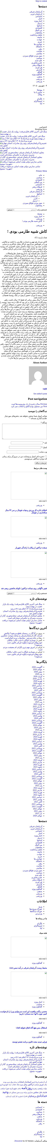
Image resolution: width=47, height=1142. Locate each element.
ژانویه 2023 (37, 767)
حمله (10, 1084)
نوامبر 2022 (37, 772)
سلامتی (39, 53)
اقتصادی (38, 28)
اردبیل (39, 23)
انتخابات (21, 1082)
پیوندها (39, 90)
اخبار (40, 19)
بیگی (45, 1085)
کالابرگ (25, 1096)
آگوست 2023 (37, 751)
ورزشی (39, 79)
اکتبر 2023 (38, 746)
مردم (21, 1092)
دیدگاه (44, 423)
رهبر (40, 49)
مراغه (25, 1092)
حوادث (39, 40)
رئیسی (40, 1088)
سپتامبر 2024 (37, 720)
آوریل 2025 (38, 704)
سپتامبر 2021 (37, 804)
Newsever (18, 1141)
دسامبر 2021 (37, 797)
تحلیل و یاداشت (36, 35)
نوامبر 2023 (37, 744)
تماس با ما (38, 92)
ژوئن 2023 (38, 755)
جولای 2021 (37, 809)
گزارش (39, 70)
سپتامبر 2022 (37, 776)
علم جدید (38, 60)
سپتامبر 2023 (37, 748)
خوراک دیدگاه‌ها (36, 911)
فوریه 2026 (37, 681)
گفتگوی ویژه (37, 74)
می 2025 (38, 702)
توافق (25, 1085)
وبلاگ (40, 95)
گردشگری (8, 1096)
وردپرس (38, 914)
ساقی (19, 1088)
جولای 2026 (37, 669)
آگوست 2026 (37, 667)
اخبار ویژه (38, 21)
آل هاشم (41, 1082)
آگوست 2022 (37, 779)
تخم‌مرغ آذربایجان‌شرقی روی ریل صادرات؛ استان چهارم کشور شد (22, 149)
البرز (35, 198)
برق (11, 1082)
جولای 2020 (37, 816)
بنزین (8, 1082)
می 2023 (38, 758)
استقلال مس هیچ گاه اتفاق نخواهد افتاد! (31, 1028)
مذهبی (39, 77)
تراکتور (31, 1084)
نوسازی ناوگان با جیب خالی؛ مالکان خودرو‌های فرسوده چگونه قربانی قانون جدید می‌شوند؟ (24, 642)
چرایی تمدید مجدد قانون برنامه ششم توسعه (29, 1042)
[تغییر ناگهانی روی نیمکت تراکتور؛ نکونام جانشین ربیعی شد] (29, 577)
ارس (33, 1082)
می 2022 (38, 785)
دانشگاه (39, 46)
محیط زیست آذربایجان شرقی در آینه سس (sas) (28, 968)
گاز (16, 1096)
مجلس (36, 1092)
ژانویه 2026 (37, 683)
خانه (40, 175)
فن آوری (38, 67)
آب (46, 1082)
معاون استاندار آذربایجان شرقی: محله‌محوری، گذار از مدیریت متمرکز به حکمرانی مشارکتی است (21, 158)
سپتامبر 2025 (37, 693)
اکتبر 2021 (38, 802)
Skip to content (41, 1)
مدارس (30, 1092)
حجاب (14, 1085)
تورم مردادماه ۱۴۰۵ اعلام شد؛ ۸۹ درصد (26, 609)
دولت (45, 1088)
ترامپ (36, 1084)
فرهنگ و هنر (37, 65)
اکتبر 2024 (38, 718)
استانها (39, 26)
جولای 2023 (37, 753)
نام (45, 443)
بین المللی (38, 182)
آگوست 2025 (37, 695)
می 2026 (38, 674)
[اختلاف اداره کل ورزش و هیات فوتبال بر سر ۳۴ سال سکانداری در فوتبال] (29, 499)
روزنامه (26, 1088)
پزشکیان (32, 1096)
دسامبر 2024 (37, 713)
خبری (40, 42)
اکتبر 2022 (38, 774)
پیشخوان (38, 33)
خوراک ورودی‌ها (36, 909)
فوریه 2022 (37, 792)
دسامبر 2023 (37, 741)
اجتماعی (38, 16)
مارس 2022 (37, 790)
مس (18, 1092)
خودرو (6, 1084)
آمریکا (37, 1082)
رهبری (35, 1088)
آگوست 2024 (37, 723)
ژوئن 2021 (38, 811)
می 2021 (38, 813)
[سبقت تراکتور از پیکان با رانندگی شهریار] (29, 536)
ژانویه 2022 (37, 795)
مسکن (13, 1092)
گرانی (13, 1096)
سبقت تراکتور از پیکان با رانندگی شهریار (31, 548)
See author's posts (40, 394)
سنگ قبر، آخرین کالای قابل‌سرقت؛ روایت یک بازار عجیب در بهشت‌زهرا (22, 137)
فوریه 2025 (37, 709)
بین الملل (38, 30)
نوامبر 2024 (37, 716)
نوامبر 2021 (37, 799)
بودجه (4, 1082)
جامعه (39, 37)
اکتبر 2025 (38, 690)
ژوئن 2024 (38, 727)
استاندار (27, 1082)
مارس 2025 (37, 707)
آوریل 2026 (38, 676)
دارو (1, 1085)
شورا (7, 1088)
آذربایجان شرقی (35, 12)
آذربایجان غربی (36, 14)
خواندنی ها (38, 44)
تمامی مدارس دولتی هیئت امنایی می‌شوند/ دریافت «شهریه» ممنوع (20, 167)
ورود (40, 907)
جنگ (18, 1085)
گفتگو (40, 72)
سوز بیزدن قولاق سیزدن (32, 56)
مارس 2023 (37, 762)
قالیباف (44, 1092)
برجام (15, 1082)
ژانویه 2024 (37, 739)
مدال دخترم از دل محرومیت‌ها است (29, 404)
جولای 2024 (37, 725)
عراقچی (2, 1088)
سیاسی (39, 58)
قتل (40, 1092)
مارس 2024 (37, 734)
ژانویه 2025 (37, 711)
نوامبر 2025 (37, 688)
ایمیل (44, 447)
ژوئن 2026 (38, 672)
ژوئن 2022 (38, 783)
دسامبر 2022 (37, 769)
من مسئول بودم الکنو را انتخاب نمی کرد (29, 406)
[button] (41, 171)
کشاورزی (20, 1096)
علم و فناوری (36, 63)
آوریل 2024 (38, 732)
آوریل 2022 (38, 788)
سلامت (39, 51)
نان (10, 1092)
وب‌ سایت (43, 452)
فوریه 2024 (37, 737)
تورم (21, 1085)
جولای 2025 (37, 697)
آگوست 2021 (37, 806)
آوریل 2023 (38, 760)
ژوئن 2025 (38, 700)
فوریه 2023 (37, 765)
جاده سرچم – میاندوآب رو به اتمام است (20, 638)
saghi (45, 389)
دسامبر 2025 (37, 686)
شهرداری (13, 1088)
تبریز (41, 1084)
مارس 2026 (37, 679)
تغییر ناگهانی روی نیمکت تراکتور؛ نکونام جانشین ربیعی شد (24, 588)
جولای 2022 (37, 781)
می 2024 (38, 730)
